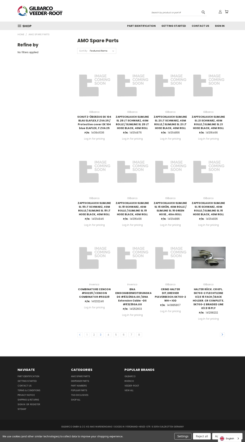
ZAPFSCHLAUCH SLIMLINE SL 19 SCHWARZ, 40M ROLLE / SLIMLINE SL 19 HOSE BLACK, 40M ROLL (132, 208)
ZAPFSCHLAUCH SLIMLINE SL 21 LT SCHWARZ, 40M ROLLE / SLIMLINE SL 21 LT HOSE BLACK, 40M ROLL (170, 122)
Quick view (94, 80)
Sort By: (83, 50)
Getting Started (173, 26)
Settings (183, 436)
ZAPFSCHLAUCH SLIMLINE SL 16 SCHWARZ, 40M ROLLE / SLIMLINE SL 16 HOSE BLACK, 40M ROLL (208, 208)
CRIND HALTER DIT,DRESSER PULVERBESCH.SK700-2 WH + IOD (170, 294)
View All (128, 390)
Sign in (22, 404)
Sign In (220, 26)
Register (35, 404)
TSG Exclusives (79, 395)
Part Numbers (79, 385)
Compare (93, 87)
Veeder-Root (131, 385)
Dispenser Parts (80, 381)
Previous (235, 430)
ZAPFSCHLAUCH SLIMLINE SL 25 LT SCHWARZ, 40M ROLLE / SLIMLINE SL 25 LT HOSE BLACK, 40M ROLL (132, 122)
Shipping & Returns (28, 399)
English (230, 438)
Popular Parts (79, 390)
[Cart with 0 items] (226, 11)
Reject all (202, 436)
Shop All (75, 399)
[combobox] (229, 438)
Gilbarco (129, 376)
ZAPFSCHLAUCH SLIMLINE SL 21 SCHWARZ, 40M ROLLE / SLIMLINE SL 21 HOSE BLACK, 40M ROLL (208, 122)
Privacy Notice (26, 395)
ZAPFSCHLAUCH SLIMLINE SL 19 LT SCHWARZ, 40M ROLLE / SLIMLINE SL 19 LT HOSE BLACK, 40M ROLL (94, 208)
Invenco (129, 381)
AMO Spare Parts (80, 376)
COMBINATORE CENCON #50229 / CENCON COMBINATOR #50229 (94, 293)
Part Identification (141, 26)
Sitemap (22, 409)
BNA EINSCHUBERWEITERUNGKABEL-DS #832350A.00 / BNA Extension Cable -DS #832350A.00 (136, 296)
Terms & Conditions (29, 390)
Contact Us (200, 26)
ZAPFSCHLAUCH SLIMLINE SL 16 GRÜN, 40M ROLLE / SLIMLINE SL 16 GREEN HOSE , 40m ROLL (170, 208)
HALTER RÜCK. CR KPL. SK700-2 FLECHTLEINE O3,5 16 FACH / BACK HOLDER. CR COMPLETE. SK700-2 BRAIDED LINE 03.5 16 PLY (208, 298)
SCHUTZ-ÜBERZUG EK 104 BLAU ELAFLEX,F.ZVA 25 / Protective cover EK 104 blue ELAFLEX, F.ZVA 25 (94, 122)
